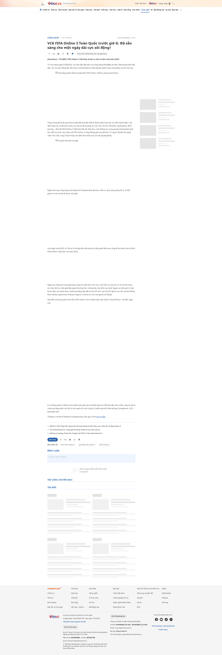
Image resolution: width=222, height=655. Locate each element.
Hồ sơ (139, 602)
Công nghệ (145, 10)
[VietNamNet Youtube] (161, 620)
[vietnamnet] (54, 4)
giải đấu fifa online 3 (87, 445)
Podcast (165, 598)
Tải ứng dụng (157, 626)
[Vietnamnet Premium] (54, 589)
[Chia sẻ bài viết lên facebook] (49, 54)
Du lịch (168, 10)
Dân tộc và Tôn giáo (76, 10)
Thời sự (54, 10)
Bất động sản (159, 10)
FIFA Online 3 (104, 445)
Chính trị (46, 10)
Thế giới (97, 10)
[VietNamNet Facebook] (156, 620)
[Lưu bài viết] (67, 54)
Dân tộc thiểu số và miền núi (148, 588)
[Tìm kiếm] (173, 3)
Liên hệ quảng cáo (118, 616)
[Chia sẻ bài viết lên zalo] (54, 54)
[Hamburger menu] (181, 9)
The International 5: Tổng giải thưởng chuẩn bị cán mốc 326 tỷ (75, 430)
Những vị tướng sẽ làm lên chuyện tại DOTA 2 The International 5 (76, 433)
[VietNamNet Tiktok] (166, 620)
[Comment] (73, 54)
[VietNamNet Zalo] (171, 620)
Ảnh (138, 607)
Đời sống (127, 10)
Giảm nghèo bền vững (121, 602)
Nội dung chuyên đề (145, 593)
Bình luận (52, 440)
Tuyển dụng (162, 629)
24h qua (165, 602)
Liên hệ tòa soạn (70, 627)
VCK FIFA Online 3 (68, 445)
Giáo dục (88, 10)
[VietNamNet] (41, 10)
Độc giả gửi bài (169, 626)
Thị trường (67, 38)
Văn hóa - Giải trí (116, 10)
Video (164, 588)
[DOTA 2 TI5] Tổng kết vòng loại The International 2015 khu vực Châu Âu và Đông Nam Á (85, 426)
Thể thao (104, 10)
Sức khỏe (136, 10)
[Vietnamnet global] (153, 4)
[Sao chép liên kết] (63, 54)
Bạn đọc (175, 10)
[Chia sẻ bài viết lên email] (58, 54)
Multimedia (166, 593)
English (140, 598)
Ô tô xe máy (93, 598)
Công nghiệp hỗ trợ (120, 598)
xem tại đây (100, 417)
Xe (152, 10)
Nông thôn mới (119, 607)
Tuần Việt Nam (140, 3)
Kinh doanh (62, 10)
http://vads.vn (121, 631)
